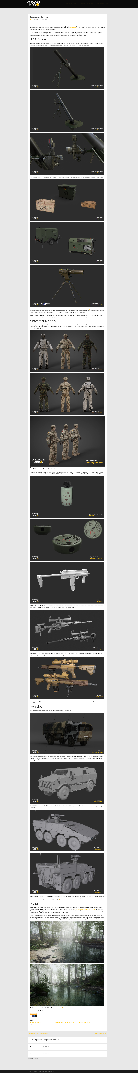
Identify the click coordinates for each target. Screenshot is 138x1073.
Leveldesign (100, 4)
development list (73, 27)
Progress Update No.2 (100, 1033)
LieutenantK (44, 19)
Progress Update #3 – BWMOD (42, 1054)
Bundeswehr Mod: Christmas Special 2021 (64, 1022)
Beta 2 (76, 4)
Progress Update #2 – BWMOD (42, 1046)
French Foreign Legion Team (87, 309)
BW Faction (90, 4)
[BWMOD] (34, 4)
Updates (82, 4)
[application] (67, 441)
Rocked (48, 1071)
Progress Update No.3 (35, 1022)
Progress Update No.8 (84, 1022)
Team (107, 4)
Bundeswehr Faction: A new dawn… (39, 1033)
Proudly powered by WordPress (35, 1071)
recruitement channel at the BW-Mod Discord (84, 909)
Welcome (69, 4)
